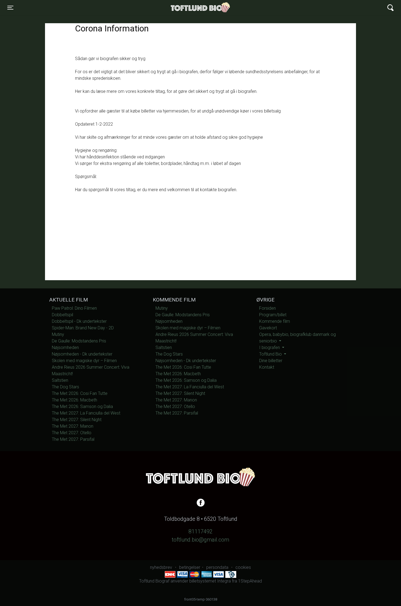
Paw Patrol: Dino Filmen (74, 308)
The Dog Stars (65, 386)
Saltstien (60, 380)
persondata (217, 567)
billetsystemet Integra (210, 581)
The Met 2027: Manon (72, 426)
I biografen (270, 347)
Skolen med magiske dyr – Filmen (84, 360)
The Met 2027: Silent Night (76, 419)
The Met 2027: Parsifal (73, 439)
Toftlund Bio (271, 354)
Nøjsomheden (65, 347)
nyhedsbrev (161, 567)
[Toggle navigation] (390, 7)
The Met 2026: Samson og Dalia (82, 406)
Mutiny (58, 334)
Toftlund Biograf (181, 7)
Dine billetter (270, 360)
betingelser (189, 567)
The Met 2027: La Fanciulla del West (86, 413)
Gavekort (268, 327)
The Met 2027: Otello (71, 432)
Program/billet (272, 314)
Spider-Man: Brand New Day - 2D (83, 327)
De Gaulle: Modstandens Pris (79, 341)
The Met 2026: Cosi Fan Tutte (79, 393)
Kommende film (274, 321)
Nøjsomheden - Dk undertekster (82, 354)
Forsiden (267, 308)
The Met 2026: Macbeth (74, 400)
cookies (243, 567)
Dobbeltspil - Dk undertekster (79, 321)
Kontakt (266, 367)
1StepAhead (250, 581)
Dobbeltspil (62, 314)
